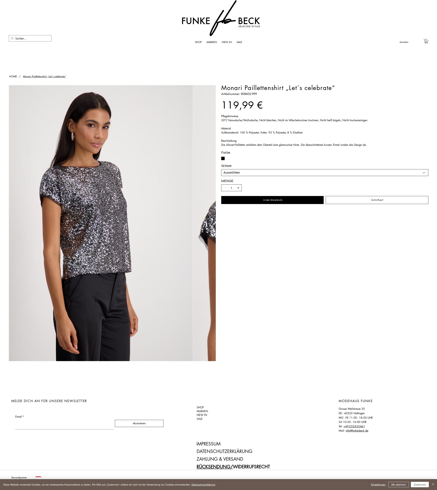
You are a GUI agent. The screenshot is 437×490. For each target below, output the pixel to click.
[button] (426, 41)
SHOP (200, 407)
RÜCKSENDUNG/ (215, 467)
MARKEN (202, 411)
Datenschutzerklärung (203, 484)
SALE (200, 419)
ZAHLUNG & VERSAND (220, 459)
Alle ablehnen (398, 484)
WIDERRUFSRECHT (251, 467)
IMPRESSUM (208, 444)
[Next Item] (212, 223)
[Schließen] (433, 484)
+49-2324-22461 (354, 426)
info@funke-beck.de (357, 430)
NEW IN (202, 415)
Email (19, 416)
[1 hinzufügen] (238, 187)
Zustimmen (420, 484)
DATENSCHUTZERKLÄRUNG (224, 451)
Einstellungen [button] (378, 484)
